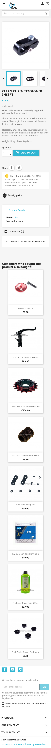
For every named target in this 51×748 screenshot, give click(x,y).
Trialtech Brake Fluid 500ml (26, 603)
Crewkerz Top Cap (25, 308)
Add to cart (26, 152)
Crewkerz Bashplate (25, 504)
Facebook (4, 669)
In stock (10, 221)
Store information (13, 739)
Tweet (19, 167)
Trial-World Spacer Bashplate (25, 652)
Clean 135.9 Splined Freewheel (25, 406)
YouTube (12, 669)
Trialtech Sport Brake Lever (25, 357)
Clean (16, 217)
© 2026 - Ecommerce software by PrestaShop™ (25, 744)
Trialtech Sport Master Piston (25, 455)
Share (11, 167)
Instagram (20, 669)
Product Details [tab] (16, 210)
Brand (9, 217)
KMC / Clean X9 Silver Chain (25, 553)
